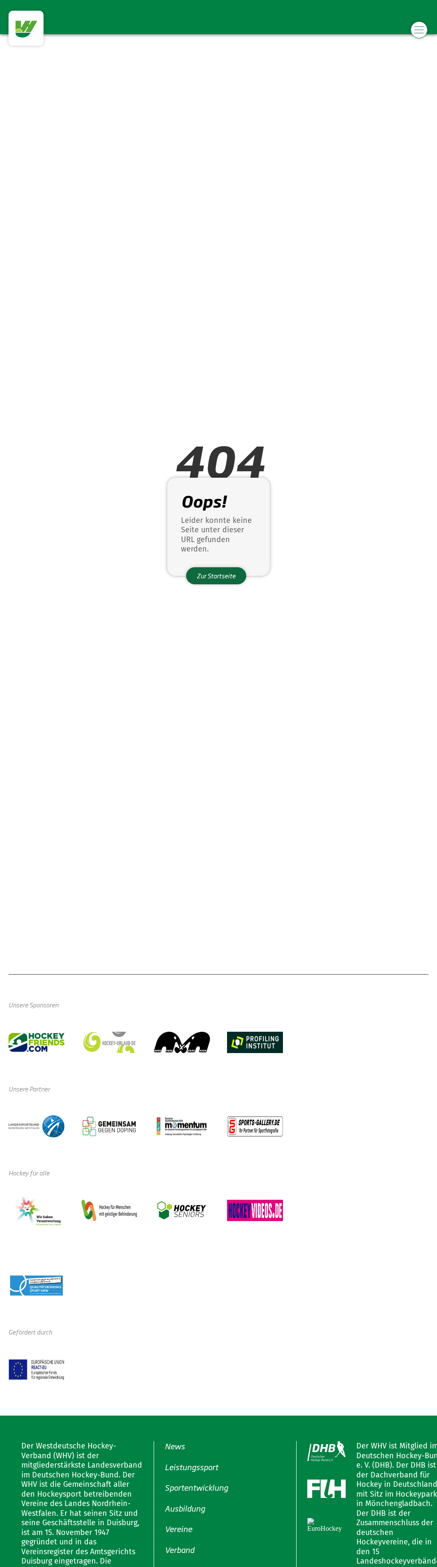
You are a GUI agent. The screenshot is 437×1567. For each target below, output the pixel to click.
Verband (179, 1549)
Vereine (178, 1528)
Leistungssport (191, 1466)
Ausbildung (185, 1508)
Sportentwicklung (196, 1487)
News (175, 1445)
